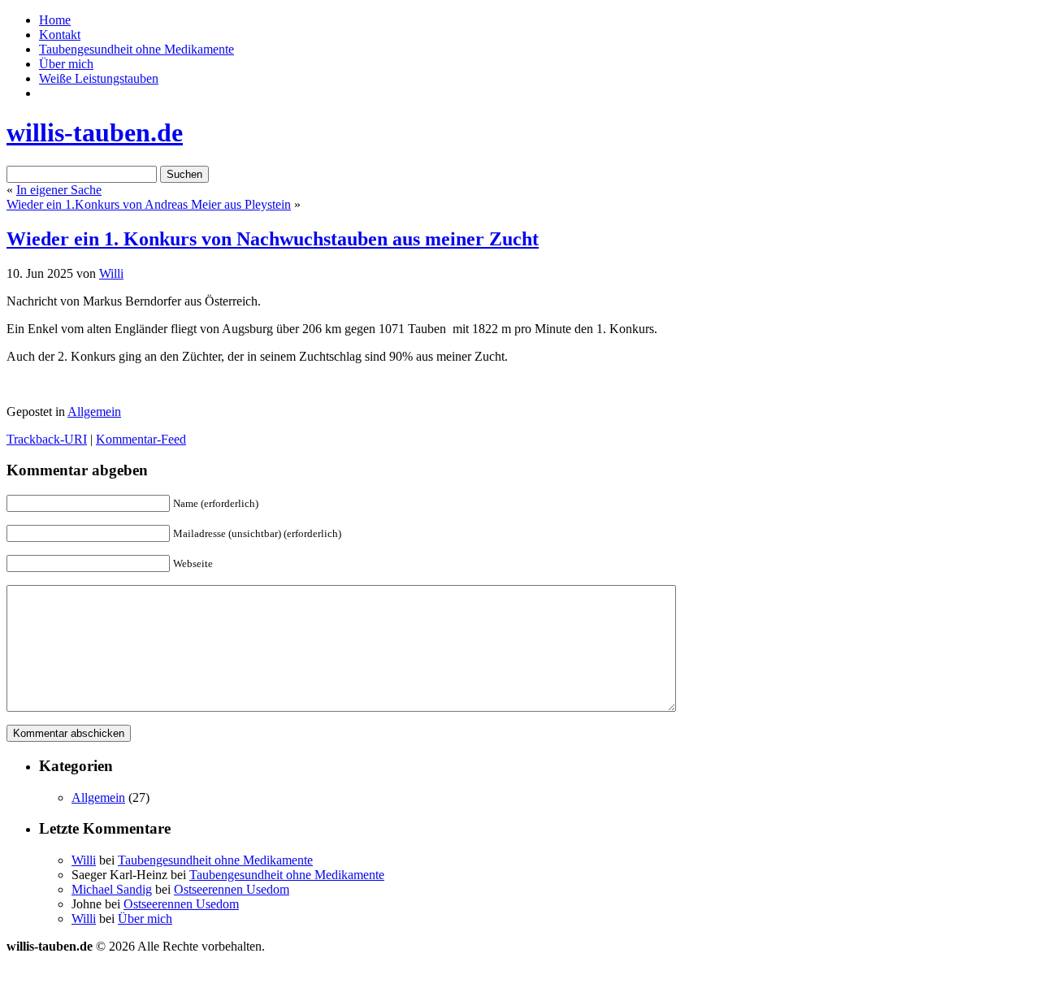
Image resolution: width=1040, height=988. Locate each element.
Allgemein (94, 411)
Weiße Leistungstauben (98, 78)
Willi (111, 273)
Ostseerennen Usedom (231, 889)
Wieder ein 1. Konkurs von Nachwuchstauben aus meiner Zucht (272, 238)
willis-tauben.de (94, 132)
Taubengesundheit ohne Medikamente (136, 49)
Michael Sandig (112, 889)
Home (55, 20)
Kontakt (59, 34)
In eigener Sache (59, 190)
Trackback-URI (46, 439)
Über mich (66, 64)
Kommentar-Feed (141, 439)
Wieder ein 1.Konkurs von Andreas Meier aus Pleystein (148, 204)
